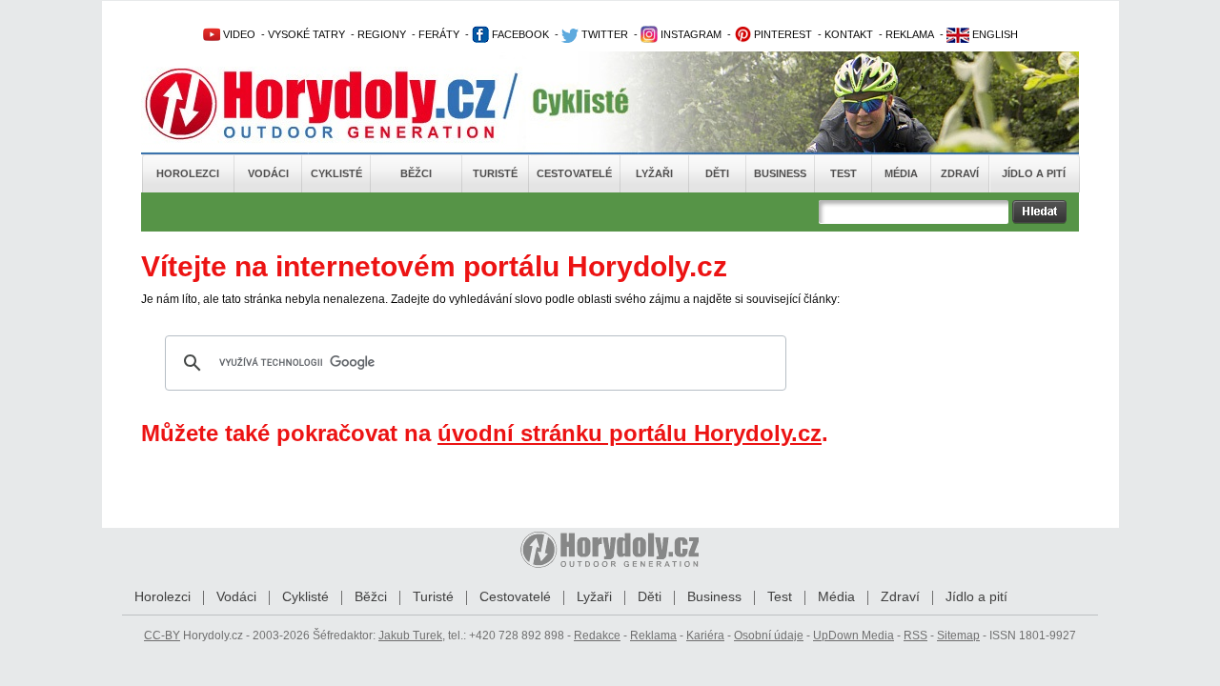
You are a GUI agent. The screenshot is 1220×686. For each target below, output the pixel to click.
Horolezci (187, 173)
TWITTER (603, 34)
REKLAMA (909, 34)
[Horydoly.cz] (343, 103)
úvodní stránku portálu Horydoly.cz (629, 433)
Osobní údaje (768, 635)
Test (843, 173)
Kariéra (705, 635)
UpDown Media (853, 635)
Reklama (653, 635)
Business (780, 173)
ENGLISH (993, 34)
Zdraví (960, 173)
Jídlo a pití (1034, 173)
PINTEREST (781, 34)
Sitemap (958, 635)
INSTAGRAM (690, 34)
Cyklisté (336, 173)
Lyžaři (654, 173)
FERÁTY (438, 34)
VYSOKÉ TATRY (306, 34)
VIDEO (237, 34)
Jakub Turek (410, 635)
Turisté (495, 173)
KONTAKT (848, 34)
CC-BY (162, 635)
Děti (717, 173)
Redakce (597, 635)
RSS (915, 635)
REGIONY (381, 34)
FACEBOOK (519, 34)
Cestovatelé (574, 173)
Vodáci (268, 173)
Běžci (416, 173)
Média (901, 173)
